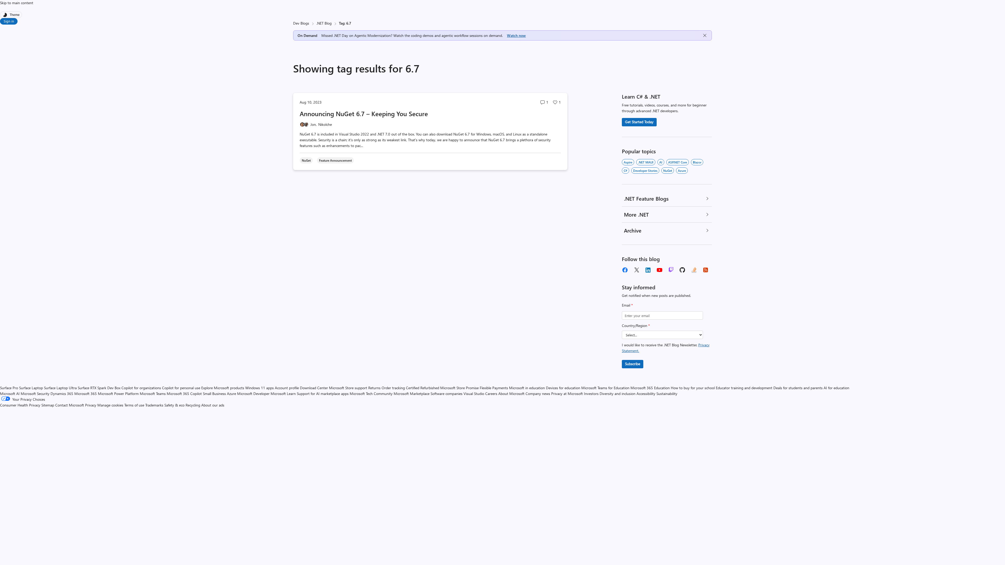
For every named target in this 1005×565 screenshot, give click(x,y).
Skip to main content (16, 2)
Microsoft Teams (153, 393)
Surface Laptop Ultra (60, 387)
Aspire (628, 162)
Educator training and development (744, 387)
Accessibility (645, 393)
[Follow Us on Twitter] (636, 270)
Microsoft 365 (85, 393)
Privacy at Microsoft (567, 393)
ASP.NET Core (677, 162)
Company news (538, 393)
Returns (374, 387)
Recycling (193, 405)
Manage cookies (110, 405)
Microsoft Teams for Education (605, 387)
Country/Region (636, 325)
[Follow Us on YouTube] (659, 270)
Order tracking (393, 387)
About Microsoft (511, 393)
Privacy (91, 405)
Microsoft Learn (283, 393)
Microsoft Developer (253, 393)
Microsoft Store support (348, 387)
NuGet (667, 170)
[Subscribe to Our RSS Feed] (705, 270)
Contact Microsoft (69, 405)
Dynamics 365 (62, 393)
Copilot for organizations (141, 387)
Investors (591, 393)
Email (627, 305)
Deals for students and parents (798, 387)
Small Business (214, 393)
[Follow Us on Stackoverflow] (694, 270)
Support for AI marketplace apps (323, 393)
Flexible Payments (494, 387)
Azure (682, 170)
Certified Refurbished (422, 387)
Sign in (9, 21)
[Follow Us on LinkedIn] (648, 270)
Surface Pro (9, 387)
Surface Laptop (31, 387)
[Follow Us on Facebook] (625, 270)
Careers (491, 393)
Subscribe (632, 363)
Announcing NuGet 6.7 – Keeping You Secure (364, 113)
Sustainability (666, 393)
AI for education (836, 387)
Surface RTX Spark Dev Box (99, 387)
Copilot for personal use (181, 387)
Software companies (446, 393)
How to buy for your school (693, 387)
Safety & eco (174, 405)
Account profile (287, 387)
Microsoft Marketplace (411, 393)
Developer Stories (645, 170)
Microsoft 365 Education (650, 387)
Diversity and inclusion (617, 393)
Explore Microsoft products (222, 387)
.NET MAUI (646, 162)
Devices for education (563, 387)
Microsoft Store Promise (459, 387)
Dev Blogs (301, 23)
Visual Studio (474, 393)
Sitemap (47, 405)
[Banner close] (704, 35)
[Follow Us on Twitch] (671, 270)
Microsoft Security (35, 393)
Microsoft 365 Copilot (184, 393)
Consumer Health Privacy (20, 405)
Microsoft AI (10, 393)
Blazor (697, 162)
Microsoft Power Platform (118, 393)
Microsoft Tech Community (371, 393)
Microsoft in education (527, 387)
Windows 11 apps (259, 387)
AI (660, 162)
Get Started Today (639, 121)
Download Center (314, 387)
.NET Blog (324, 23)
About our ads (212, 405)
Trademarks (154, 405)
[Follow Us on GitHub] (682, 270)
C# (625, 170)
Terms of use (134, 405)
